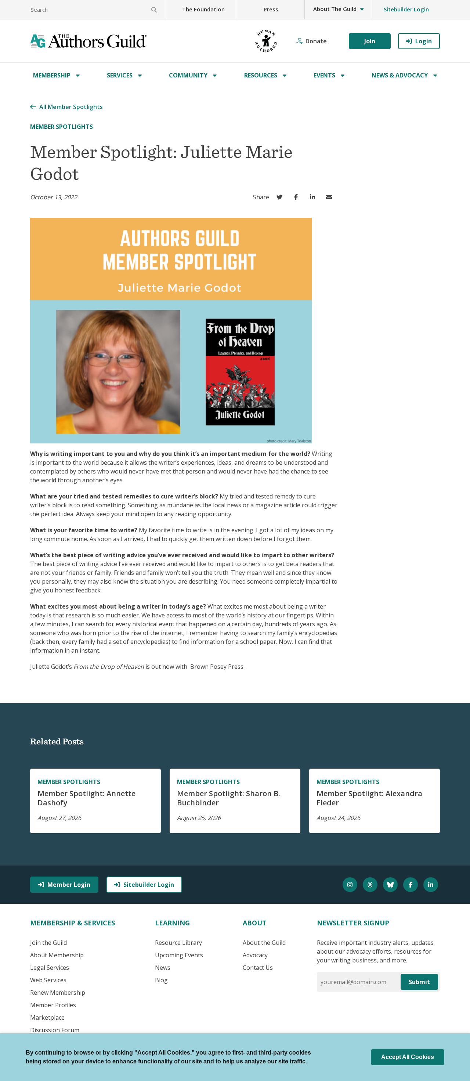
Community (188, 75)
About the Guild (264, 943)
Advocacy (255, 955)
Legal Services (49, 968)
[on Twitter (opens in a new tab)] (281, 197)
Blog (161, 980)
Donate (316, 41)
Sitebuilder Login (406, 9)
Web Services (48, 980)
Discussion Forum (54, 1030)
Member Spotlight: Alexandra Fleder (369, 798)
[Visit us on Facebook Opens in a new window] (411, 884)
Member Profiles (53, 1005)
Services (120, 75)
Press (271, 9)
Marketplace (47, 1017)
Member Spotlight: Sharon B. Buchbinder (228, 798)
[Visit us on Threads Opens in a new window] (371, 884)
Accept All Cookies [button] (407, 1057)
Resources (260, 75)
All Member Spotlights (71, 107)
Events (324, 75)
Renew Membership (57, 993)
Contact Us (258, 968)
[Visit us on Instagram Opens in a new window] (351, 884)
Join (369, 41)
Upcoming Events (179, 955)
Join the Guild (48, 943)
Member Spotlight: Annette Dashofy (86, 798)
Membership (51, 75)
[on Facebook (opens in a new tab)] (297, 197)
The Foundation (203, 9)
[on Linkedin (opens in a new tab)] (314, 197)
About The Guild (335, 8)
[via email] (330, 197)
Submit (419, 982)
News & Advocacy (400, 75)
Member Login (68, 885)
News (162, 968)
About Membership (57, 955)
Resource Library (178, 943)
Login (423, 41)
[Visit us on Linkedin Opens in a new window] (431, 884)
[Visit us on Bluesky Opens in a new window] (391, 884)
